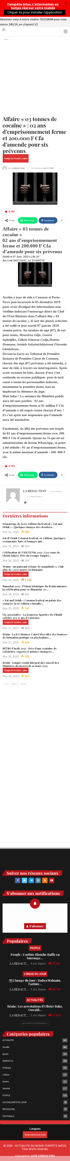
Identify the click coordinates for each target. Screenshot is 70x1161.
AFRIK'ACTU (8, 1060)
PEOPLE (35, 948)
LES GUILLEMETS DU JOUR (15, 1102)
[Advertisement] (35, 77)
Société (6, 1047)
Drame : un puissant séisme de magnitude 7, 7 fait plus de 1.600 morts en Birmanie (33, 568)
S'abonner (36, 926)
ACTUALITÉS (35, 1000)
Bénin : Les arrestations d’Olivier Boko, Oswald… (35, 1008)
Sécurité (6, 1088)
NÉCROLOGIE (9, 1109)
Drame (6, 1081)
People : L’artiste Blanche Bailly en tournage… (35, 956)
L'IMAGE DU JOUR (35, 974)
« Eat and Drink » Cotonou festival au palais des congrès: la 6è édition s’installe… (32, 602)
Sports (5, 1054)
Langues (35, 1129)
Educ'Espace (8, 1116)
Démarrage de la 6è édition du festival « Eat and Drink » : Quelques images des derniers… (32, 525)
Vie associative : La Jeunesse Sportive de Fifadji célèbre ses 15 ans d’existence (32, 616)
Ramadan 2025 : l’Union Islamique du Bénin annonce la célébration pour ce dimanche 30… (35, 588)
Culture (6, 1074)
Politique (7, 1067)
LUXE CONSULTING (43, 1156)
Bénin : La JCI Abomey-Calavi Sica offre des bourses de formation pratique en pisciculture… (35, 636)
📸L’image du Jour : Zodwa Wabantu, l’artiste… (35, 982)
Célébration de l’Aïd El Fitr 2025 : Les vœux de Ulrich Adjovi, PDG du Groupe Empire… (31, 554)
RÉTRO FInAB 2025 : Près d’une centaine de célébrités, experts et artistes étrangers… (30, 650)
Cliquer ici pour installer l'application (34, 12)
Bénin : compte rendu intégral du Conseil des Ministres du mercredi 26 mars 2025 (31, 664)
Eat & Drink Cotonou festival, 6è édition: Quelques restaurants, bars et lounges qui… (34, 539)
